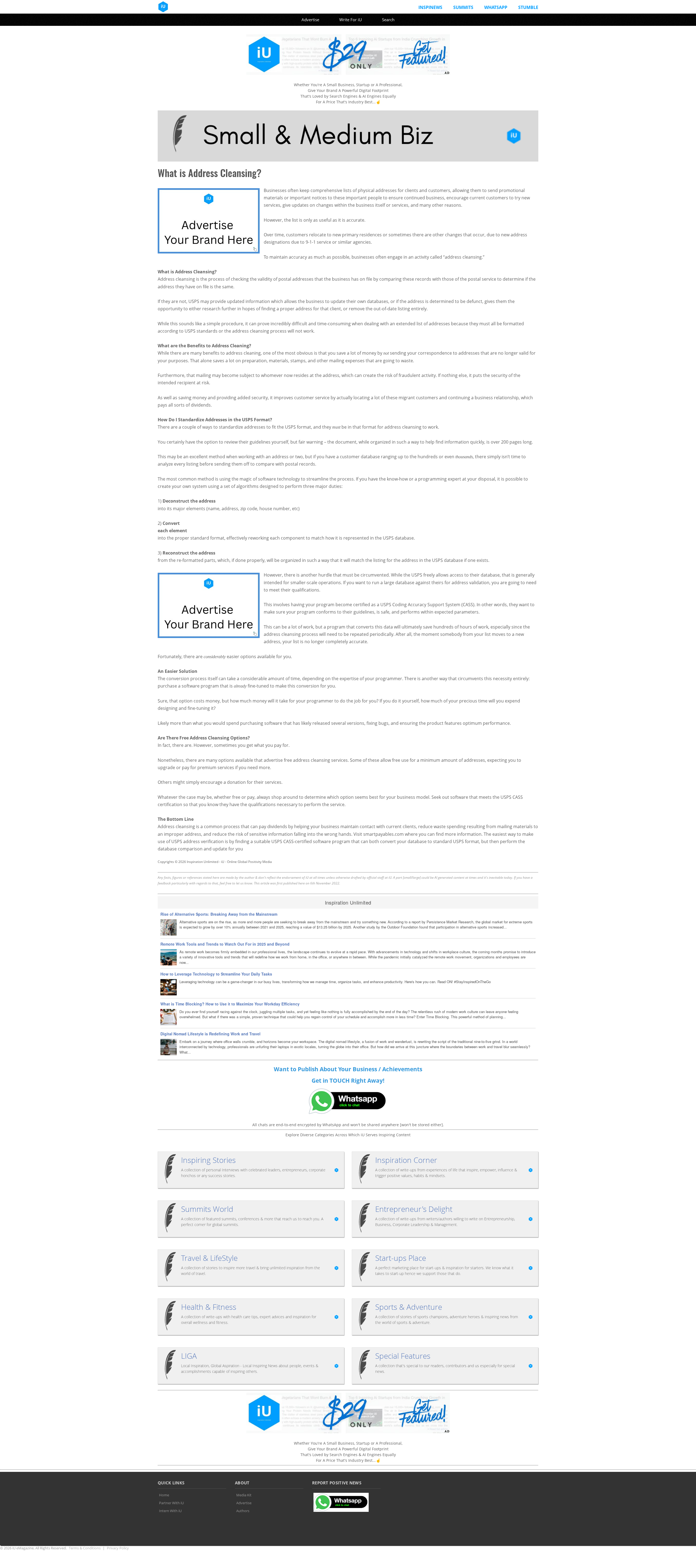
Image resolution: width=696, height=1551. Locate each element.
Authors (242, 1510)
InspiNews (430, 7)
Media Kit (243, 1495)
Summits (463, 7)
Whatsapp (495, 7)
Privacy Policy (118, 1548)
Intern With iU (170, 1510)
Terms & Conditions (85, 1548)
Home (164, 1495)
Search (388, 19)
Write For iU (350, 19)
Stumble (528, 7)
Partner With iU (171, 1502)
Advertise (310, 19)
